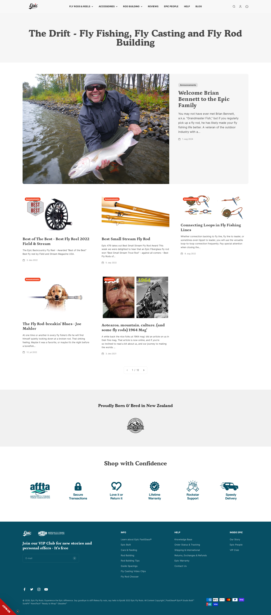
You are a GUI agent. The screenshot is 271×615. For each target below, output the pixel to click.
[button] (8, 606)
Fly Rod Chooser (130, 576)
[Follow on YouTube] (46, 589)
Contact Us (180, 566)
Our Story (235, 539)
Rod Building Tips (130, 560)
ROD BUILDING (131, 6)
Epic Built (126, 544)
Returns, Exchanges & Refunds (190, 555)
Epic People (236, 544)
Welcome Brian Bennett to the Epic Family (204, 99)
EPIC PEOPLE (171, 6)
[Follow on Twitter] (32, 589)
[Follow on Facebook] (24, 589)
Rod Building (127, 555)
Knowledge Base (183, 539)
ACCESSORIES (107, 6)
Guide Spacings (129, 566)
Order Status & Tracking (187, 544)
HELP (187, 6)
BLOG (198, 6)
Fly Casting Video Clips (133, 571)
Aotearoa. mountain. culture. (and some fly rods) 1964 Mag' (133, 327)
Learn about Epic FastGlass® (136, 539)
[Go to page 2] (143, 370)
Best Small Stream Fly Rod (126, 239)
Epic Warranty (181, 560)
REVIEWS (153, 6)
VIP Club (234, 550)
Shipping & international (187, 550)
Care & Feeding (129, 550)
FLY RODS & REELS (79, 6)
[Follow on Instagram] (39, 589)
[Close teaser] (17, 611)
